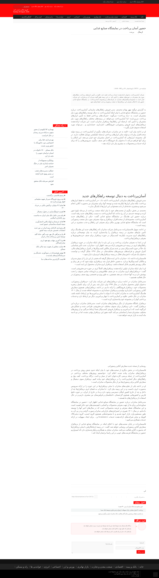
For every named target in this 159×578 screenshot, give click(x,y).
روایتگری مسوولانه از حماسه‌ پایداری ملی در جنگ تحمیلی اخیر (44, 163)
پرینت (132, 32)
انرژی (69, 17)
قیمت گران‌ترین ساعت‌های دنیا (52, 259)
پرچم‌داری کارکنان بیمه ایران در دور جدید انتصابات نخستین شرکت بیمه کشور (49, 229)
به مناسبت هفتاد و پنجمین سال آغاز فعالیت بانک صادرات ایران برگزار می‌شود (120, 514)
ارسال (140, 32)
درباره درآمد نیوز (121, 2)
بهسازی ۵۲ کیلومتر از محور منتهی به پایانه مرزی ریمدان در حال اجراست (43, 132)
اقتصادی (124, 17)
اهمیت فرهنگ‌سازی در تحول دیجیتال (50, 212)
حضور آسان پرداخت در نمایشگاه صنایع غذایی (119, 28)
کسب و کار (38, 17)
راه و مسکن (49, 17)
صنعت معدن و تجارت (111, 17)
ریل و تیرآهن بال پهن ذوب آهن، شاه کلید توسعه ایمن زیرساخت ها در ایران (50, 235)
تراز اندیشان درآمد (108, 2)
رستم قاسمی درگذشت (55, 195)
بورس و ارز (86, 17)
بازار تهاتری (97, 17)
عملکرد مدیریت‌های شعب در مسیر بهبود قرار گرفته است (44, 174)
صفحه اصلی (125, 21)
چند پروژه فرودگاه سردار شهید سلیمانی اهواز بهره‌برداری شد (49, 200)
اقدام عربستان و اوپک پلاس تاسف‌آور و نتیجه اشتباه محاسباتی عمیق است (50, 223)
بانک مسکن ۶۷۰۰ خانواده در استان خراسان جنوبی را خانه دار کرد (43, 153)
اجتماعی (77, 17)
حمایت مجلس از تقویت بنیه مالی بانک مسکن (50, 248)
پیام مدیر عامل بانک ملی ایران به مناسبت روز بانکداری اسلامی (49, 216)
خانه (142, 17)
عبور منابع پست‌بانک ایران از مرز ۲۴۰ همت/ (130, 506)
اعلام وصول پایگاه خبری (137, 2)
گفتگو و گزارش (26, 17)
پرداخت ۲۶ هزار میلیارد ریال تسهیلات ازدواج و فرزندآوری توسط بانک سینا (122, 510)
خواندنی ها (59, 17)
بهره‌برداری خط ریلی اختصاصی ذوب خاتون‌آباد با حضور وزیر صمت (44, 143)
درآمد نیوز (132, 110)
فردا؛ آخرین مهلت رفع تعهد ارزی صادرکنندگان (52, 242)
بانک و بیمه (133, 17)
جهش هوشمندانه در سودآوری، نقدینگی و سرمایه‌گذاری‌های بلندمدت (49, 254)
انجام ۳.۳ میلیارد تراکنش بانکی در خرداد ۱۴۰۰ (50, 206)
